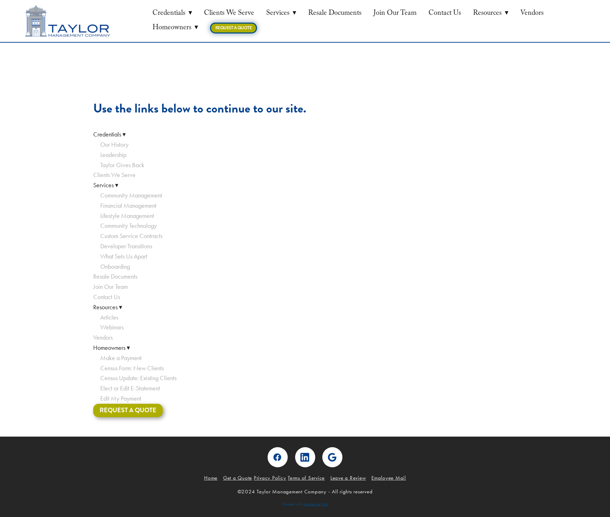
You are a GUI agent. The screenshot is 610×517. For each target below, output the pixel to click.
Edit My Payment (120, 398)
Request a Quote (233, 27)
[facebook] (278, 457)
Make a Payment (121, 358)
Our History (114, 144)
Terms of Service (306, 478)
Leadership (113, 155)
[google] (332, 457)
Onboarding (115, 266)
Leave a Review (348, 478)
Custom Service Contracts (131, 236)
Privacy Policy (270, 478)
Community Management (131, 195)
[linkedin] (305, 457)
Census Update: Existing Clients (138, 378)
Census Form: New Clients (132, 368)
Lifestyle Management (127, 216)
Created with (305, 504)
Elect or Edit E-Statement (130, 388)
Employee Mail (388, 478)
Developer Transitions (126, 246)
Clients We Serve (229, 13)
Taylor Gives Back (122, 165)
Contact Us (445, 13)
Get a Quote (237, 478)
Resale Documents (334, 13)
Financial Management (128, 205)
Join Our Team (395, 13)
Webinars (112, 327)
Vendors (532, 13)
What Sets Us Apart (123, 256)
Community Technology (128, 226)
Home (210, 478)
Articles (109, 317)
